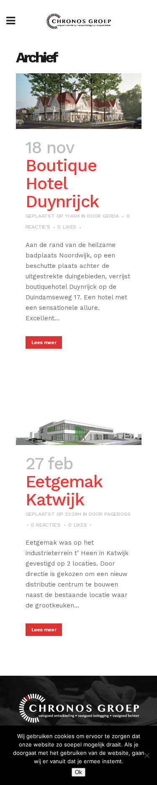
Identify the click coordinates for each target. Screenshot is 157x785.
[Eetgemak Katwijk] (79, 417)
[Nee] (146, 755)
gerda (111, 216)
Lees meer (44, 342)
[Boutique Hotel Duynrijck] (79, 101)
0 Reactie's (46, 525)
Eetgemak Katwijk (64, 491)
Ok (78, 772)
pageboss (117, 514)
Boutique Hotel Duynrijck (62, 183)
